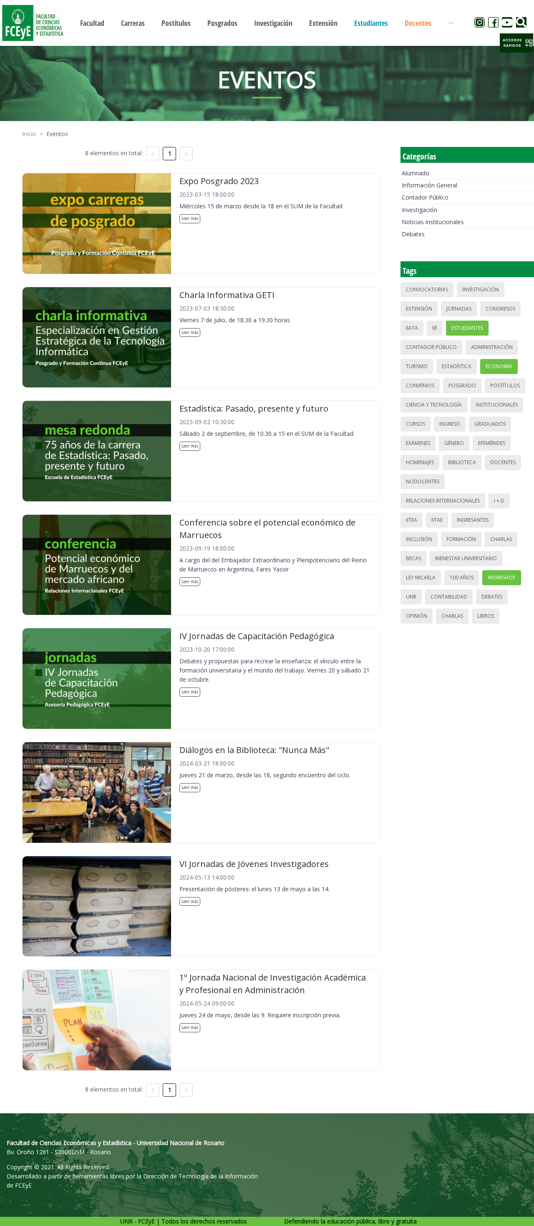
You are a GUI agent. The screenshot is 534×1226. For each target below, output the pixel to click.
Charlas (501, 539)
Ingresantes (473, 519)
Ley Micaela (421, 577)
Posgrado (462, 385)
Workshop (502, 577)
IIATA (412, 327)
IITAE (437, 519)
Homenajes (420, 462)
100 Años (462, 577)
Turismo (417, 366)
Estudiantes (467, 327)
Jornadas (458, 308)
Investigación (419, 210)
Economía (499, 366)
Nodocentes (422, 481)
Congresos (500, 308)
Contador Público (425, 197)
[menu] (267, 22)
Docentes (503, 462)
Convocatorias (427, 289)
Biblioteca (462, 462)
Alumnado (415, 173)
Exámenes (418, 443)
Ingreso (449, 423)
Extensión (419, 308)
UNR (411, 596)
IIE (434, 327)
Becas (413, 558)
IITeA (411, 519)
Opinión (416, 615)
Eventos (57, 134)
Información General (429, 185)
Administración (492, 347)
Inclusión (419, 539)
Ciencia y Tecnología (434, 404)
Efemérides (491, 443)
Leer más (189, 218)
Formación (461, 539)
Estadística (456, 366)
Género (454, 443)
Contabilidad (449, 596)
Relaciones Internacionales (443, 500)
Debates (413, 234)
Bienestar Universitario (466, 558)
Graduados (490, 423)
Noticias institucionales (433, 222)
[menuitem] (92, 23)
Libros (485, 615)
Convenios (420, 385)
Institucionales (497, 404)
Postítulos (505, 385)
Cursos (415, 423)
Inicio (29, 134)
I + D (499, 500)
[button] (516, 43)
